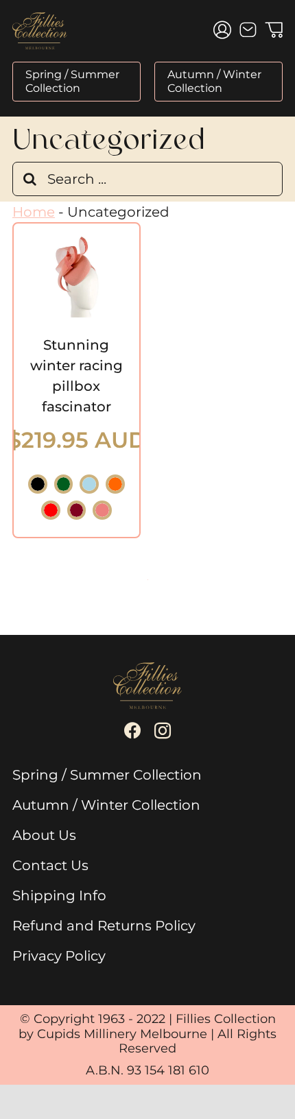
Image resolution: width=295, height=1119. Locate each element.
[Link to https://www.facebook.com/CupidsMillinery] (132, 731)
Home (33, 212)
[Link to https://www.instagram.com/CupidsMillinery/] (162, 731)
